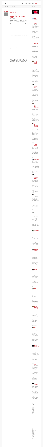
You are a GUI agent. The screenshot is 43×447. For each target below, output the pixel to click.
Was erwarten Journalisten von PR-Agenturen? (36, 364)
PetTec (33, 429)
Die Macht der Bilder (36, 159)
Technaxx (33, 436)
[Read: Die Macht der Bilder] (33, 160)
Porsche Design (34, 430)
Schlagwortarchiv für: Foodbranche (9, 6)
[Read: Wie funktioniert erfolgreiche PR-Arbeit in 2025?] (33, 194)
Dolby (33, 413)
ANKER (33, 407)
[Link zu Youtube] (36, 0)
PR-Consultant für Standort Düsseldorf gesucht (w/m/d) (36, 270)
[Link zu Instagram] (38, 0)
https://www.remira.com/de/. (20, 62)
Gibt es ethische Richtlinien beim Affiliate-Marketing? (36, 43)
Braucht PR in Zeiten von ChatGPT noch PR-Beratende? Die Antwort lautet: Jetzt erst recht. (36, 214)
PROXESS (33, 431)
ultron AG (33, 438)
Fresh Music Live (34, 416)
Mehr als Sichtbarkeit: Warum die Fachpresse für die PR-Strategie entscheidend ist (36, 125)
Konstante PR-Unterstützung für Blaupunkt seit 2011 (36, 289)
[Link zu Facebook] (35, 0)
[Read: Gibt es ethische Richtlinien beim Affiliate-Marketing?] (33, 43)
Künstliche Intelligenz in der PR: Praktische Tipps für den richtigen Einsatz (36, 86)
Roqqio (33, 433)
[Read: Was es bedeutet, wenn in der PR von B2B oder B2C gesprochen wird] (33, 143)
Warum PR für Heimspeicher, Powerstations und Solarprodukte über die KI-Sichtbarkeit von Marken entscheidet (36, 21)
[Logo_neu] (9, 3)
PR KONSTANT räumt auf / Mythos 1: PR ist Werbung (36, 383)
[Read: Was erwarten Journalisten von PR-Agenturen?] (33, 363)
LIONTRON (33, 426)
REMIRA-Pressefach (12, 62)
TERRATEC (33, 437)
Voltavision (33, 439)
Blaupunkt (33, 408)
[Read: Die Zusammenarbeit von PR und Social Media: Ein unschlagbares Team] (33, 231)
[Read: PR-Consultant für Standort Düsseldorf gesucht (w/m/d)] (33, 269)
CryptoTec (33, 411)
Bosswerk (33, 409)
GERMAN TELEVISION (34, 417)
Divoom (33, 412)
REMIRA (14, 18)
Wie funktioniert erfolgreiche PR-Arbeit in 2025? (36, 195)
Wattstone (33, 440)
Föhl (32, 415)
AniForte (33, 406)
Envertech (33, 414)
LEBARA (33, 425)
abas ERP (33, 404)
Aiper (32, 405)
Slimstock (33, 435)
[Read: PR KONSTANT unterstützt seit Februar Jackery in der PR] (33, 307)
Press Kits (33, 403)
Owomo (33, 428)
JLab (32, 424)
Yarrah (33, 441)
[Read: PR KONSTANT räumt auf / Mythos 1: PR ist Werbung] (33, 383)
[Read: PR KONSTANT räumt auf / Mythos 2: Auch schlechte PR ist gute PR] (33, 346)
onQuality (33, 427)
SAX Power (33, 434)
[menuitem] (22, 3)
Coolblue (33, 410)
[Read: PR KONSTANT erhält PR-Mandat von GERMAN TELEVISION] (33, 327)
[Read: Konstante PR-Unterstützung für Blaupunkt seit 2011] (33, 289)
